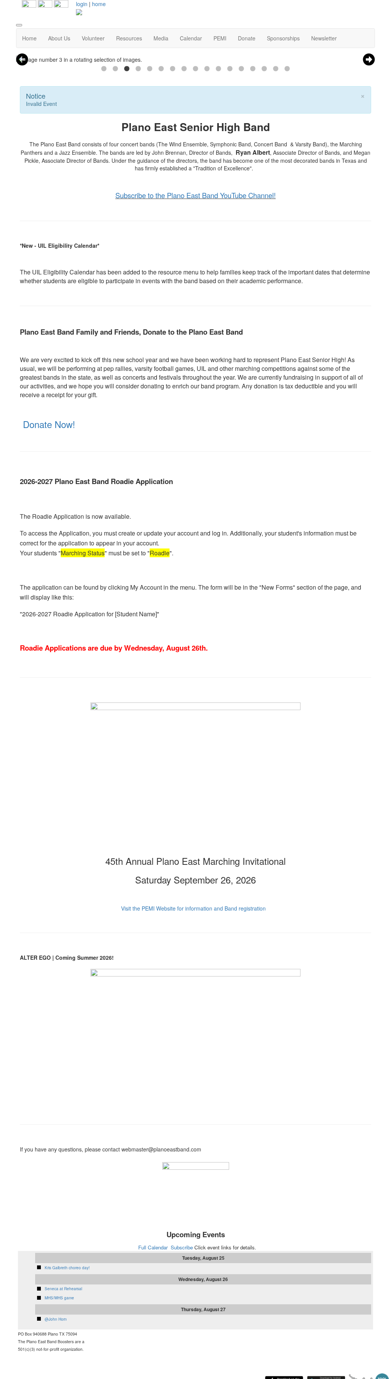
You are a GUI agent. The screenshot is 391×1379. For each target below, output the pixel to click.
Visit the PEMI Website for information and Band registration (193, 908)
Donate (246, 38)
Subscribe (182, 1247)
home (99, 4)
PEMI (219, 38)
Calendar (191, 38)
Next (369, 59)
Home (29, 38)
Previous (22, 59)
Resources (129, 38)
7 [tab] (172, 69)
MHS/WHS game (59, 1297)
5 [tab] (149, 69)
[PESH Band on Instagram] (45, 6)
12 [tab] (230, 69)
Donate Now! (49, 424)
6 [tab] (161, 69)
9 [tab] (195, 69)
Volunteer (93, 38)
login (81, 4)
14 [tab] (253, 69)
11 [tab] (218, 69)
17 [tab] (287, 69)
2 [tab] (115, 69)
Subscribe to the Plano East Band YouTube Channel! (195, 195)
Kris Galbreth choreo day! (67, 1267)
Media (160, 38)
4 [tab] (138, 69)
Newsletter (324, 38)
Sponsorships (283, 38)
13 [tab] (241, 69)
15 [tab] (264, 69)
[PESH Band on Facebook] (29, 6)
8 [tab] (184, 69)
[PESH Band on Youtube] (61, 6)
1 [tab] (104, 69)
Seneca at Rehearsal (63, 1288)
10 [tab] (207, 69)
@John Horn (56, 1319)
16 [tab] (276, 69)
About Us (59, 38)
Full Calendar (153, 1247)
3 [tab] (127, 69)
